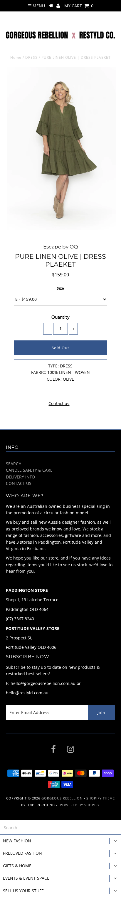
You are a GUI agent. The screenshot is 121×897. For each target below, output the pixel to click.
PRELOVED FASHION (22, 853)
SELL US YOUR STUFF (23, 890)
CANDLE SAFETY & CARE (29, 470)
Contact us (58, 403)
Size (60, 288)
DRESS (31, 57)
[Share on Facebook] (49, 391)
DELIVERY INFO (20, 477)
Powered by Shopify (80, 805)
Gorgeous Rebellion (62, 798)
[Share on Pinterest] (70, 391)
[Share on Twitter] (59, 391)
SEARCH (13, 463)
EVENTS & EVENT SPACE (26, 878)
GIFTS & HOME (17, 866)
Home (15, 57)
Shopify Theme (100, 798)
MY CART (78, 6)
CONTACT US (18, 483)
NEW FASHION (17, 841)
